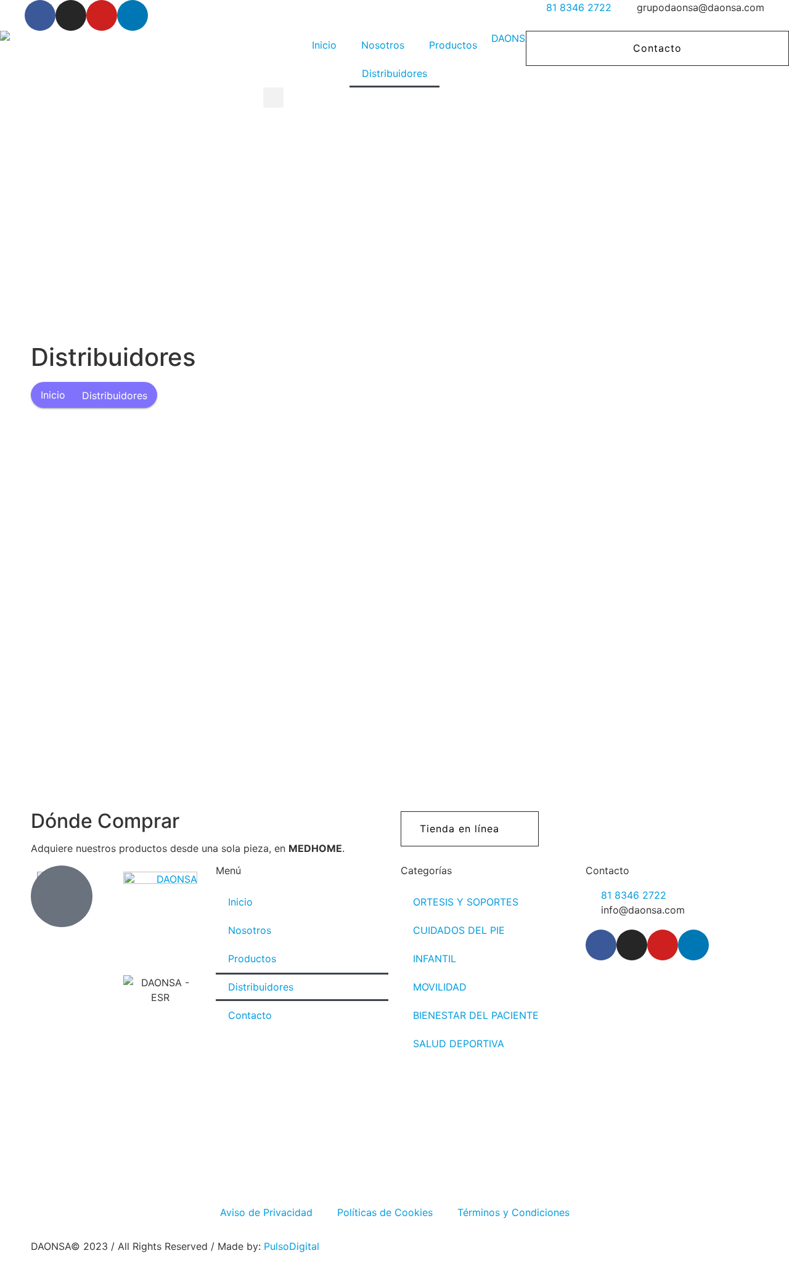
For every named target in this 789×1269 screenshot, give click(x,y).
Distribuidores (394, 73)
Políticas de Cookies (385, 1212)
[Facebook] (40, 15)
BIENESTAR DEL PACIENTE (476, 1015)
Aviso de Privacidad (266, 1212)
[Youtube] (101, 15)
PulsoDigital (291, 1246)
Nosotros (382, 45)
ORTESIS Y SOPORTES (465, 902)
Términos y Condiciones (513, 1212)
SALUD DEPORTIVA (458, 1043)
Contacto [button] (657, 48)
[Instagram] (70, 15)
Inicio (324, 45)
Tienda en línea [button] (459, 828)
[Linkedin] (132, 15)
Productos (453, 45)
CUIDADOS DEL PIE (459, 930)
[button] (273, 97)
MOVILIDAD (440, 987)
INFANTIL (434, 958)
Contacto (250, 1015)
